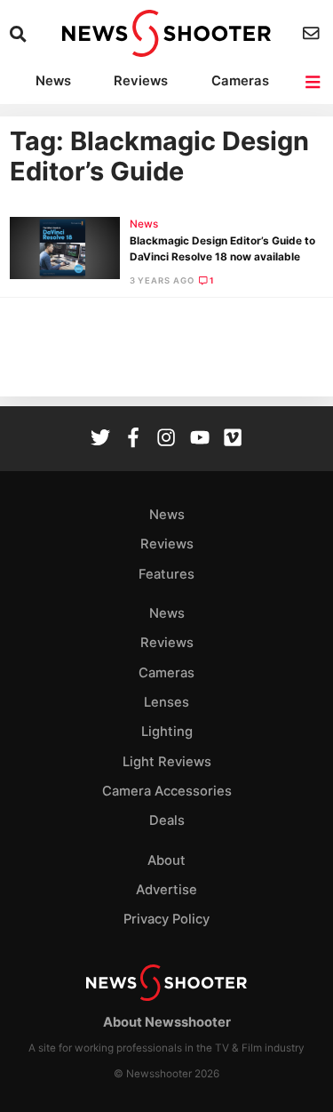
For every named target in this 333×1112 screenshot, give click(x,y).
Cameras (240, 81)
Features (166, 574)
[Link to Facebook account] (133, 440)
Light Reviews (167, 762)
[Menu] (314, 82)
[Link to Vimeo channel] (232, 440)
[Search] (20, 34)
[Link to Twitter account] (100, 440)
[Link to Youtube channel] (200, 440)
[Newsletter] (313, 33)
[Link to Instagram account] (166, 440)
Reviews (141, 81)
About (166, 860)
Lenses (166, 702)
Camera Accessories (167, 791)
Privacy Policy (166, 919)
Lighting (167, 732)
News (53, 81)
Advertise (166, 890)
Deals (167, 820)
